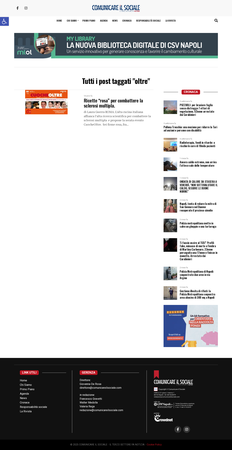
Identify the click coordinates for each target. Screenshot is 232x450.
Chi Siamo (26, 384)
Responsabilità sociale (148, 20)
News (115, 20)
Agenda (104, 20)
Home (59, 20)
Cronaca (126, 20)
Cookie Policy (154, 444)
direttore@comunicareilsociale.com (100, 387)
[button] (4, 21)
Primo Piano (88, 20)
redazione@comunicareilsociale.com (101, 410)
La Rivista (170, 20)
